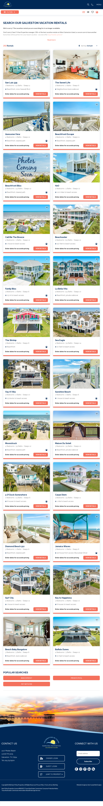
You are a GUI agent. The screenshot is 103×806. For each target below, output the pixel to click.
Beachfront (26, 678)
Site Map (55, 785)
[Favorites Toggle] (92, 12)
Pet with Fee (26, 684)
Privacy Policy (40, 785)
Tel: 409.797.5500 (8, 760)
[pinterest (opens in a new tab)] (85, 769)
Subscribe (88, 761)
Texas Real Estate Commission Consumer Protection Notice (41, 788)
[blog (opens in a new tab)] (93, 769)
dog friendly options (55, 35)
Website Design (81, 785)
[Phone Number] (92, 4)
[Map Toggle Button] (83, 12)
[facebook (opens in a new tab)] (76, 769)
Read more (51, 40)
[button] (6, 65)
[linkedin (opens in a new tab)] (89, 769)
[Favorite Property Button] (46, 52)
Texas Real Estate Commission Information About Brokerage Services (21, 790)
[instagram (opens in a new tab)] (80, 769)
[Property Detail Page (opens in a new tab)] (26, 64)
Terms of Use (48, 785)
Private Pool (76, 678)
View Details (41, 94)
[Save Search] (97, 12)
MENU (98, 5)
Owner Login (52, 758)
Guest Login (51, 766)
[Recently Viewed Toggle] (88, 12)
